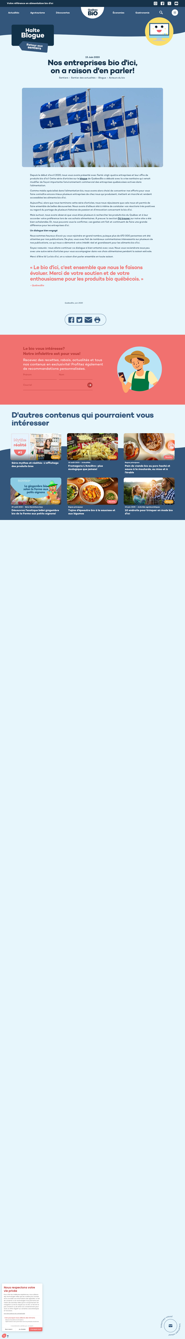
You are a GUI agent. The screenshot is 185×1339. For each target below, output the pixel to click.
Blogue (102, 78)
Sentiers (63, 78)
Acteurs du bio (117, 78)
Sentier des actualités (83, 78)
